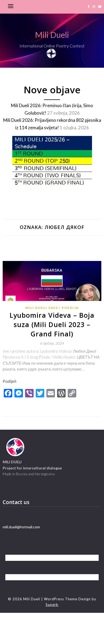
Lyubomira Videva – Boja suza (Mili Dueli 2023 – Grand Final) (52, 324)
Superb (52, 604)
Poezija (70, 308)
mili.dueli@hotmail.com (21, 527)
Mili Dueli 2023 (41, 308)
